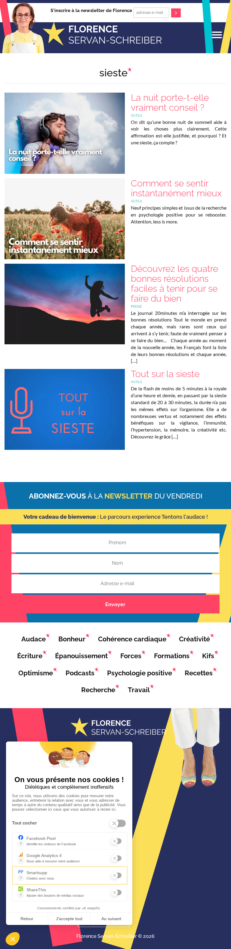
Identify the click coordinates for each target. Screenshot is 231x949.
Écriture (29, 656)
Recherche (98, 690)
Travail (139, 690)
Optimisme (35, 673)
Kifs (208, 656)
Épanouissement (81, 656)
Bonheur (71, 639)
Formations (171, 656)
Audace (33, 639)
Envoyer (115, 604)
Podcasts (80, 673)
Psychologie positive (139, 673)
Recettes (199, 673)
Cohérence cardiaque (132, 639)
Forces (130, 656)
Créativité (194, 639)
